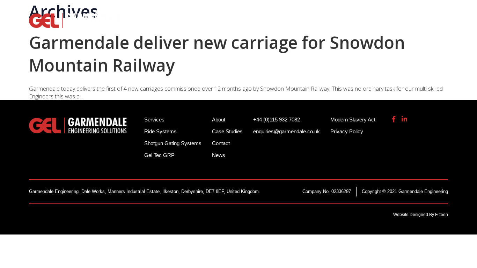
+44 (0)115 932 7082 (322, 10)
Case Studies (227, 131)
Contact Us (430, 24)
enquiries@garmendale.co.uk (397, 10)
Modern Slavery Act (352, 119)
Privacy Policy (346, 131)
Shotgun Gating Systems (240, 24)
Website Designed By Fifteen (420, 214)
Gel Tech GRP (349, 24)
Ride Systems (169, 24)
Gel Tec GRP (159, 155)
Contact (221, 143)
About (391, 24)
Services (303, 24)
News (218, 155)
